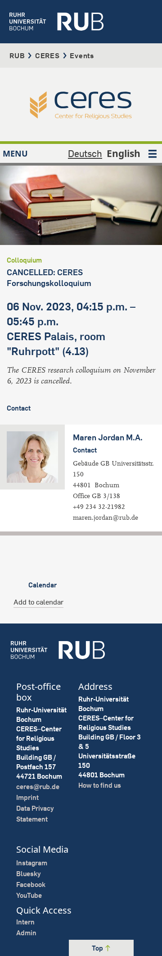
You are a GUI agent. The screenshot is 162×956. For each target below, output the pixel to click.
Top (98, 948)
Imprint (27, 797)
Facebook (30, 884)
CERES (47, 55)
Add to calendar (38, 601)
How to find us (99, 785)
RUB (17, 55)
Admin (26, 932)
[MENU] (152, 153)
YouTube (29, 895)
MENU (15, 153)
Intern (25, 922)
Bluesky (28, 873)
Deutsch (85, 153)
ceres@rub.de (37, 786)
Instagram (31, 863)
